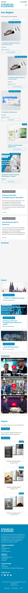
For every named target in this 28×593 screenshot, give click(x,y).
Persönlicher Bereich (7, 557)
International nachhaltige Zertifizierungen (12, 568)
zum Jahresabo (5, 428)
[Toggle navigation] (26, 5)
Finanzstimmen (6, 548)
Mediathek (4, 555)
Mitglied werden (5, 438)
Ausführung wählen (10, 52)
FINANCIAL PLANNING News (8, 191)
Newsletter (24, 2)
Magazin (4, 2)
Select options (11, 119)
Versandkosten (7, 49)
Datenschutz (15, 588)
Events (3, 565)
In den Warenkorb (17, 149)
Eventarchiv (5, 566)
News (3, 547)
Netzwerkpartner (6, 551)
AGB (21, 588)
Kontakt (4, 560)
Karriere (4, 550)
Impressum (7, 588)
